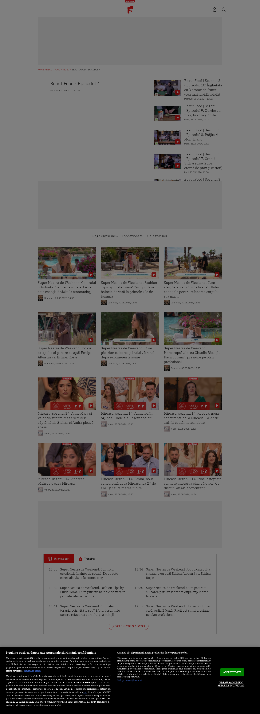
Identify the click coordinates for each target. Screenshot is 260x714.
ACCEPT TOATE (232, 672)
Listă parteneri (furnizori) (130, 680)
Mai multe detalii (32, 670)
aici (85, 692)
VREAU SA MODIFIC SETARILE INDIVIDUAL (231, 684)
